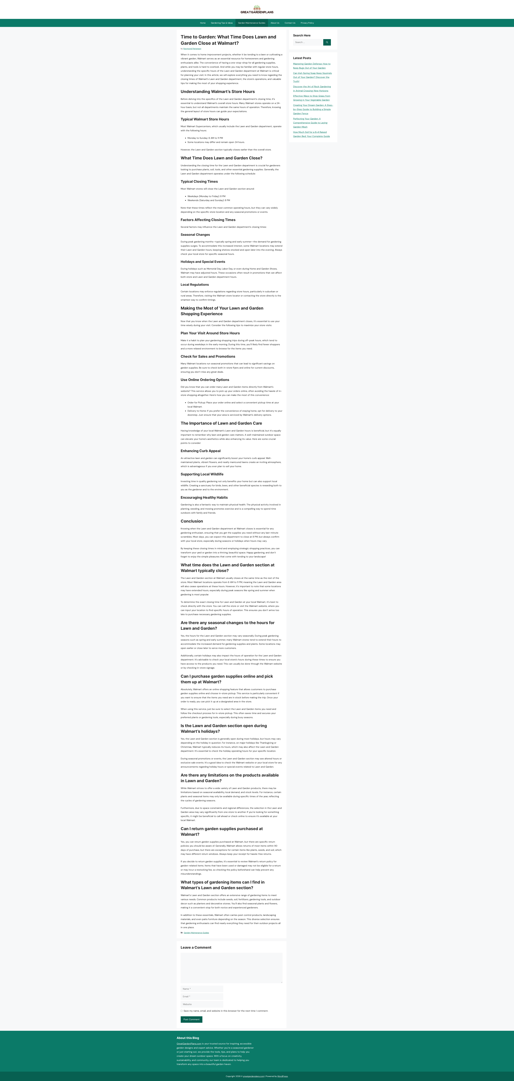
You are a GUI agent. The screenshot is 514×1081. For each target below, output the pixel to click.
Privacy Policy (307, 23)
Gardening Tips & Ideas (222, 23)
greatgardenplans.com (253, 1076)
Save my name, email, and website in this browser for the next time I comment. (226, 1010)
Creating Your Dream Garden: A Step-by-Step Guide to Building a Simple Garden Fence (313, 109)
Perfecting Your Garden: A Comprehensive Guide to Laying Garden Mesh (310, 122)
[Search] (327, 42)
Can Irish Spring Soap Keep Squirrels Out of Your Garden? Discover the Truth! (312, 77)
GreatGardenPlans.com (189, 1043)
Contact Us (290, 23)
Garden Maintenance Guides (251, 23)
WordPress (282, 1076)
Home (203, 23)
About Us (275, 23)
